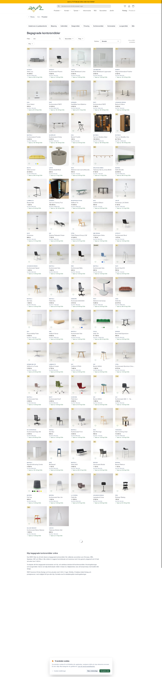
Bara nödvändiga (92, 671)
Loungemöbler (123, 26)
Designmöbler (75, 26)
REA (95, 10)
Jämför (112, 10)
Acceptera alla (105, 671)
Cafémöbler (64, 26)
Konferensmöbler (98, 26)
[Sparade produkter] (125, 6)
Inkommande (87, 10)
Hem (38, 17)
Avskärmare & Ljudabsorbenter (37, 26)
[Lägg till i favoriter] (29, 65)
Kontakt (66, 10)
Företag (124, 10)
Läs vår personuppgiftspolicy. (86, 666)
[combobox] (84, 6)
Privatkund (132, 10)
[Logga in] (129, 6)
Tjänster (76, 10)
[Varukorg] (133, 6)
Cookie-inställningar (60, 671)
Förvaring (86, 26)
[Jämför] (44, 65)
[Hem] (35, 8)
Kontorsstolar (111, 26)
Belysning (54, 26)
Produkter (57, 10)
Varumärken (103, 10)
